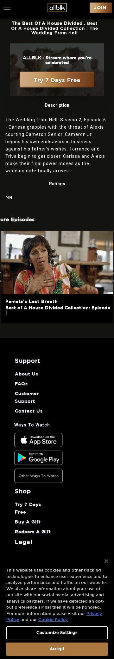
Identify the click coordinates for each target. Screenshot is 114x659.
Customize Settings (57, 633)
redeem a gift (33, 532)
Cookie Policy (53, 620)
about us (26, 374)
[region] (57, 605)
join (100, 8)
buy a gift (28, 522)
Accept (57, 649)
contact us (29, 411)
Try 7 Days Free (57, 80)
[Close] (106, 561)
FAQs (21, 384)
